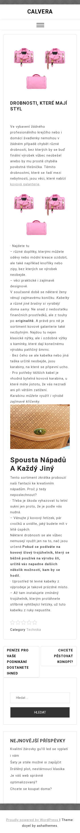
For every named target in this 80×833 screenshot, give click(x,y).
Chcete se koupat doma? (31, 789)
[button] (40, 25)
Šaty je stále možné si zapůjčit (35, 762)
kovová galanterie (25, 184)
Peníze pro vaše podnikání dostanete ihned (18, 661)
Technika (33, 630)
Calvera (40, 11)
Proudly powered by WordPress (32, 820)
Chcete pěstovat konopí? (63, 656)
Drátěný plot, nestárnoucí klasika (37, 769)
